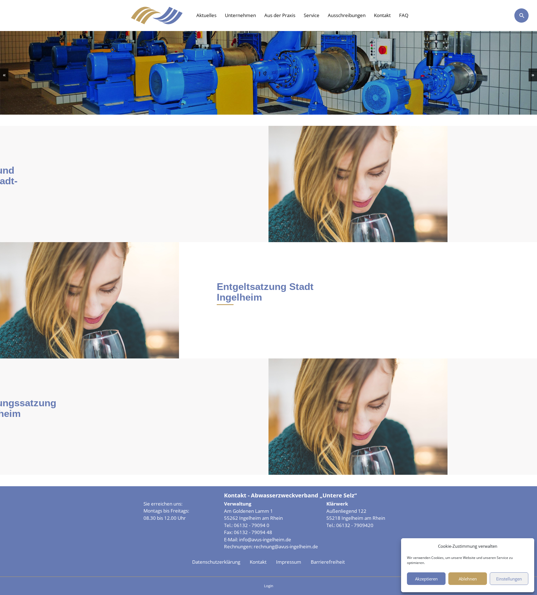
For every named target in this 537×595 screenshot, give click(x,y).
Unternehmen (240, 15)
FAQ (403, 15)
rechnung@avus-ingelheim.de (286, 546)
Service (311, 15)
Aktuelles (206, 15)
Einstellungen (509, 579)
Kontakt (382, 15)
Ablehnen (468, 579)
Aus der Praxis (279, 15)
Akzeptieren (426, 579)
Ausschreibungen (347, 15)
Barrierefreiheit (328, 562)
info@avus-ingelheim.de (265, 539)
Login (268, 585)
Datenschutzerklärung (216, 562)
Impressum (288, 562)
